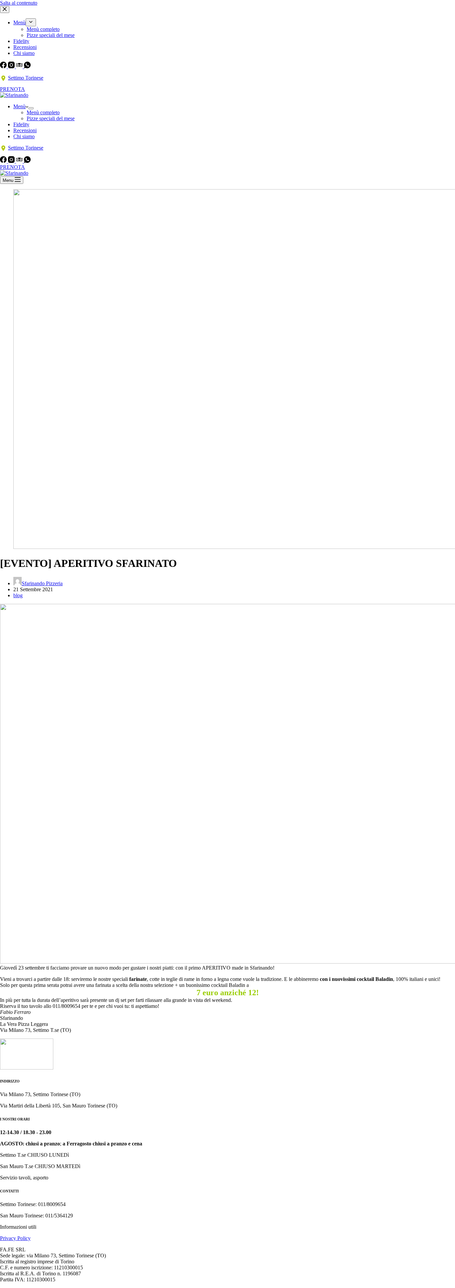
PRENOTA (12, 89)
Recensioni (25, 47)
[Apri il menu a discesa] (31, 22)
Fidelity (21, 41)
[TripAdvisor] (20, 66)
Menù (19, 22)
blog (18, 595)
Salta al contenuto (18, 3)
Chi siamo (24, 53)
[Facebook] (4, 66)
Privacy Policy (15, 1238)
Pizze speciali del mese (51, 35)
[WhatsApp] (27, 66)
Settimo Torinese (25, 78)
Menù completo (43, 29)
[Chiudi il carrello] (4, 9)
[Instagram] (12, 66)
